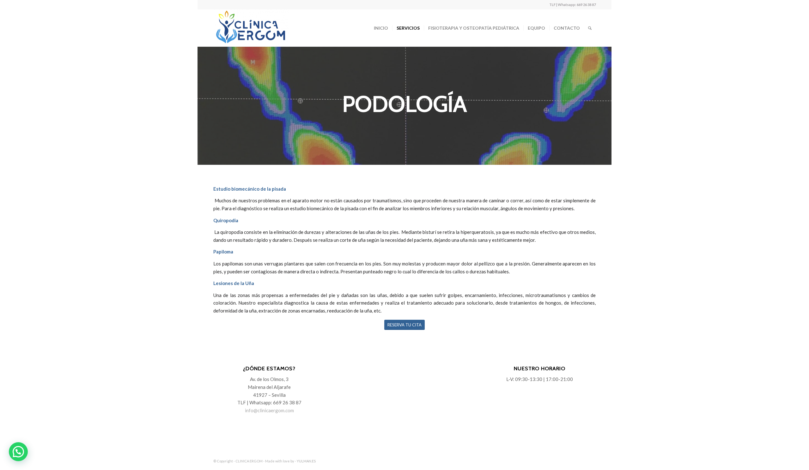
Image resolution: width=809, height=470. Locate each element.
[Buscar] (590, 28)
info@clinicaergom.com (269, 410)
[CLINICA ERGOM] (251, 28)
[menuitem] (381, 28)
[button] (18, 451)
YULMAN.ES (306, 461)
